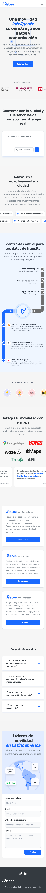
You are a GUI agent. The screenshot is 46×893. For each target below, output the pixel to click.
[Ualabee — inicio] (8, 4)
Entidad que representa (15, 820)
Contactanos (23, 540)
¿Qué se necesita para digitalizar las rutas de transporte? (16, 663)
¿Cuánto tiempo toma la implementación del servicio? (19, 693)
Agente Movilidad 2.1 (23, 150)
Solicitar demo (23, 64)
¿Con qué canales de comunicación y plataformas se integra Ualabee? (20, 679)
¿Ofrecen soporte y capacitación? (14, 706)
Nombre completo (13, 798)
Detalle (8, 831)
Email (7, 809)
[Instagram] (20, 873)
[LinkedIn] (25, 873)
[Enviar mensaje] (37, 149)
